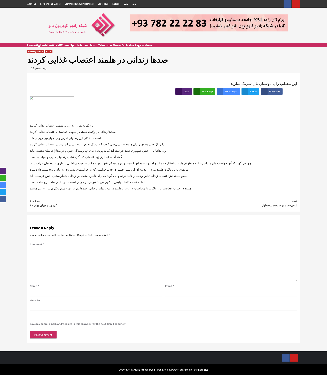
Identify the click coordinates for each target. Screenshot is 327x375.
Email (169, 286)
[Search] (297, 48)
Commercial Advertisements (79, 3)
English (116, 3)
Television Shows (109, 45)
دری (134, 3)
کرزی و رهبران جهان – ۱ (43, 203)
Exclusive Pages (132, 45)
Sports (74, 45)
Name (34, 286)
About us (31, 3)
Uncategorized (35, 51)
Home (31, 45)
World (56, 45)
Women (65, 45)
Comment (37, 244)
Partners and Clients (50, 3)
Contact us (103, 3)
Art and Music (88, 45)
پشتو (125, 3)
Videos (147, 45)
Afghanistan (43, 45)
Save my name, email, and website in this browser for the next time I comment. (78, 324)
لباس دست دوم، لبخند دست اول (279, 203)
